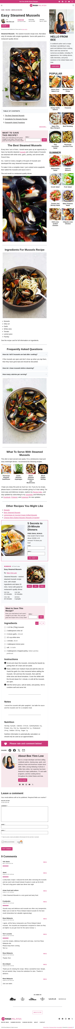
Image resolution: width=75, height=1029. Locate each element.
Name (29, 545)
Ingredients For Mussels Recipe (16, 119)
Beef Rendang (68, 126)
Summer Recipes (16, 1022)
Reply (45, 862)
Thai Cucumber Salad (55, 146)
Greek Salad (55, 187)
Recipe (4, 25)
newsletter (29, 494)
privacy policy (24, 29)
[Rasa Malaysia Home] (38, 5)
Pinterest (14, 497)
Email (27, 137)
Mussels (7, 510)
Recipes (7, 10)
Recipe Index (37, 492)
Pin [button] (35, 586)
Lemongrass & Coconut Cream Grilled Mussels (20, 515)
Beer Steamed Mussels (12, 512)
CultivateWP (70, 1027)
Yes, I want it (33, 558)
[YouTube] (69, 1)
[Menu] (1, 5)
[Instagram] (65, 1)
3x (43, 623)
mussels (23, 152)
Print (42, 586)
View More (42, 126)
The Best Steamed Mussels (14, 115)
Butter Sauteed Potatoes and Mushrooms (31, 479)
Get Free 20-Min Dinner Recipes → (29, 1)
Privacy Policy (46, 1027)
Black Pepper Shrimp (43, 477)
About (36, 1022)
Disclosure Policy (53, 1027)
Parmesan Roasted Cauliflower (6, 477)
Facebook (6, 497)
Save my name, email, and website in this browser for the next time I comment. (21, 837)
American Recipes (16, 10)
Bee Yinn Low (10, 21)
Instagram (24, 497)
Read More (22, 780)
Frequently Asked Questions (15, 122)
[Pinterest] (59, 1)
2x (40, 623)
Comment (4, 805)
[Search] (73, 5)
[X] (72, 1)
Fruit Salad (68, 187)
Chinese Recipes (27, 1022)
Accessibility (59, 1027)
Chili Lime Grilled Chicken (55, 223)
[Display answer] (46, 354)
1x (37, 623)
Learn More (55, 66)
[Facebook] (62, 1)
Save (44, 139)
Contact (42, 1022)
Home (2, 10)
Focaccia (68, 108)
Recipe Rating (5, 800)
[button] (18, 20)
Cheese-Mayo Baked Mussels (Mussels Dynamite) (21, 518)
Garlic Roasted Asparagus (18, 477)
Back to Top (37, 1012)
